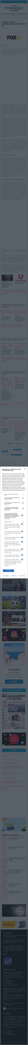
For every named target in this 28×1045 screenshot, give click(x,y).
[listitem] (14, 495)
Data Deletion (6, 575)
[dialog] (14, 522)
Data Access (14, 575)
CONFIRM (8, 570)
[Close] (25, 469)
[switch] (22, 498)
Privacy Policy (22, 575)
